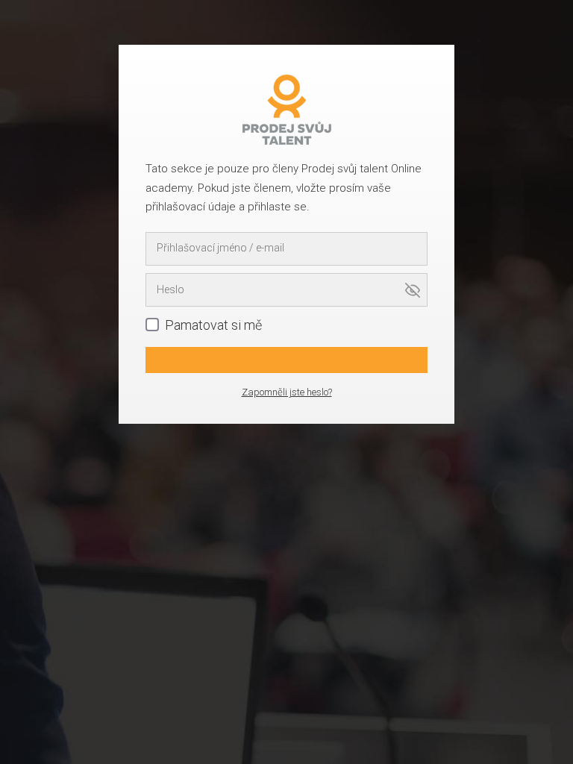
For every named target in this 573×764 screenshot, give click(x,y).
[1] (286, 360)
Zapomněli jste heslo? (287, 392)
